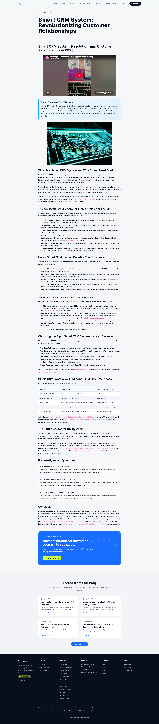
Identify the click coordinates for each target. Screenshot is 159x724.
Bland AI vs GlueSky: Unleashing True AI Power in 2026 (83, 524)
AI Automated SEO (86, 669)
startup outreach (79, 370)
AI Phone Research (87, 498)
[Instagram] (25, 680)
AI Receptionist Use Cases (47, 372)
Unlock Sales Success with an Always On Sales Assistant (61, 521)
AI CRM (26, 707)
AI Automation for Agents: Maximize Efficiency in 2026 (85, 420)
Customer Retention (68, 710)
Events (62, 683)
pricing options (69, 353)
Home (56, 4)
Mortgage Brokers (65, 689)
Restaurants (63, 664)
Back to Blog (47, 12)
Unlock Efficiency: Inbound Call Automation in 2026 (87, 451)
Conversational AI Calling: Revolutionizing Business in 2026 (70, 417)
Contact (114, 4)
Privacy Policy (128, 664)
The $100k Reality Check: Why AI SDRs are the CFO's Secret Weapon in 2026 (86, 448)
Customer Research (45, 670)
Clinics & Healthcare (66, 667)
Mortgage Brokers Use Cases (94, 318)
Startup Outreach (65, 680)
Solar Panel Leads (81, 707)
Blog (103, 670)
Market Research (91, 710)
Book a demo (52, 558)
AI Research (63, 692)
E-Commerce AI (120, 707)
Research (97, 4)
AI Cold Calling (35, 707)
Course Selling (64, 699)
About (104, 664)
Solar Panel (63, 686)
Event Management (108, 707)
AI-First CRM (72, 240)
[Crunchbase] (22, 680)
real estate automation (52, 310)
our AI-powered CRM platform (85, 199)
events (88, 370)
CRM (63, 4)
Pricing (108, 4)
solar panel (98, 370)
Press (104, 673)
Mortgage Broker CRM (94, 707)
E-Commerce (64, 695)
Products (72, 4)
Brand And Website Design (89, 673)
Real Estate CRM (44, 667)
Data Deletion (128, 670)
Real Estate (63, 673)
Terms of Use (127, 667)
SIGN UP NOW (135, 4)
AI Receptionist (85, 4)
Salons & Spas (64, 670)
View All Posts (78, 644)
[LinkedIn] (19, 680)
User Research (80, 710)
